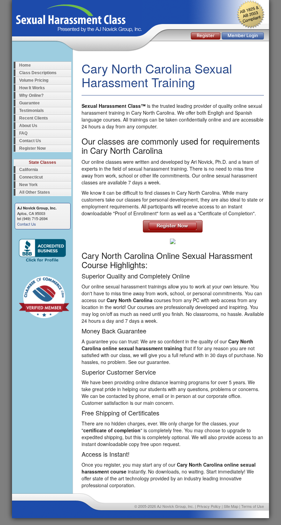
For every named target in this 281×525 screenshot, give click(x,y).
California (28, 169)
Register (206, 35)
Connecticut (31, 177)
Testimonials (31, 110)
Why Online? (31, 95)
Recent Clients (33, 118)
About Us (28, 125)
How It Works (32, 87)
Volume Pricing (33, 80)
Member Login (243, 35)
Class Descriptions (38, 72)
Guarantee (29, 103)
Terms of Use (252, 506)
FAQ (23, 133)
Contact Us (30, 140)
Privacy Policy (209, 506)
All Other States (34, 192)
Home (25, 65)
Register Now (32, 148)
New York (28, 184)
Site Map (231, 506)
